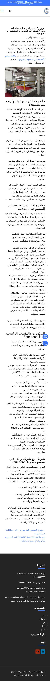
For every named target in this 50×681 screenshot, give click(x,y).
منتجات (42, 619)
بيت (43, 615)
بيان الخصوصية (38, 634)
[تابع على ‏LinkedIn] (43, 651)
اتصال (43, 629)
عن (44, 622)
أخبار (28, 37)
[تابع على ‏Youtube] (37, 651)
